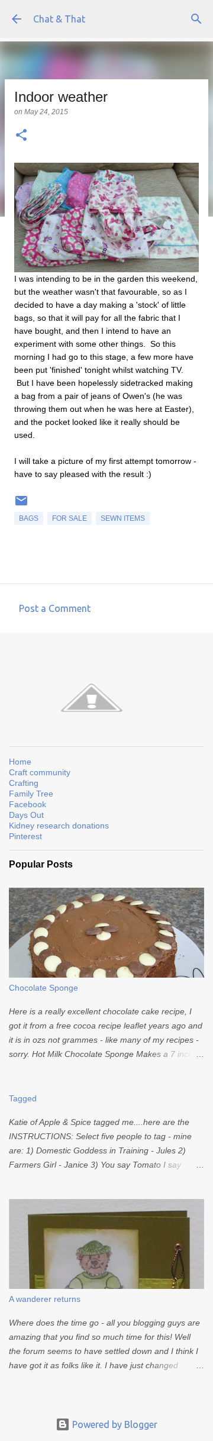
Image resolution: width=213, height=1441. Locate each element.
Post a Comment (55, 608)
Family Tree (31, 793)
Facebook (27, 804)
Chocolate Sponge (43, 987)
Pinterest (25, 836)
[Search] (196, 19)
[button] (21, 136)
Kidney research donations (59, 825)
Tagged (23, 1098)
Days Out (26, 815)
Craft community (39, 772)
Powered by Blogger (113, 1424)
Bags (28, 518)
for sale (69, 518)
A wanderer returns (44, 1299)
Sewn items (123, 518)
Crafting (23, 783)
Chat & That (59, 19)
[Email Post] (21, 505)
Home (20, 761)
